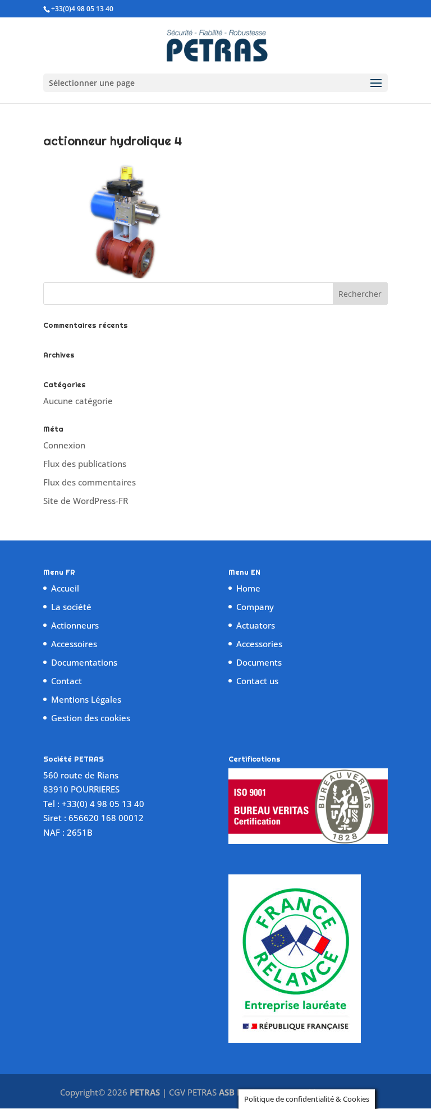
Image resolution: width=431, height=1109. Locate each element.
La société (71, 606)
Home (248, 588)
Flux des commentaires (89, 482)
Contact (66, 680)
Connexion (64, 445)
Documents (259, 662)
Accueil (65, 588)
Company (255, 606)
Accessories (259, 643)
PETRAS (145, 1092)
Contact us (257, 680)
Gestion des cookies (90, 717)
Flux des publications (84, 463)
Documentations (84, 662)
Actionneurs (75, 625)
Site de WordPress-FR (85, 500)
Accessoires (74, 643)
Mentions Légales (86, 699)
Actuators (255, 625)
